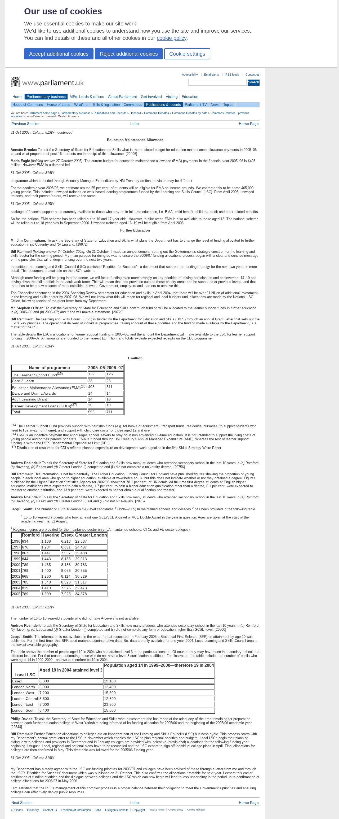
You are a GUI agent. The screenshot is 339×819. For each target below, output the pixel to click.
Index (135, 123)
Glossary (33, 810)
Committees (133, 105)
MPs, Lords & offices (87, 96)
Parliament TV (196, 105)
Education (190, 96)
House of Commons (27, 105)
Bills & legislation (106, 105)
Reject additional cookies (129, 54)
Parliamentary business (46, 96)
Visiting (172, 96)
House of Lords (58, 105)
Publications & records (163, 105)
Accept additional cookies (58, 54)
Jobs (98, 810)
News (215, 105)
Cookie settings (187, 54)
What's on (81, 105)
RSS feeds (232, 74)
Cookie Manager (196, 809)
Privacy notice (156, 809)
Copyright (138, 810)
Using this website (116, 810)
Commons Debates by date (189, 113)
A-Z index (17, 810)
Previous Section (25, 123)
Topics (228, 105)
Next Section (22, 802)
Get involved (151, 96)
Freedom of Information (76, 810)
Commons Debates (156, 113)
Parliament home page (43, 113)
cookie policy (171, 38)
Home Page (249, 123)
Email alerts (211, 74)
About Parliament (122, 96)
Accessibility (190, 74)
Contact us (253, 74)
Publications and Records (110, 113)
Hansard (135, 113)
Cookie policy (175, 809)
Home (17, 96)
